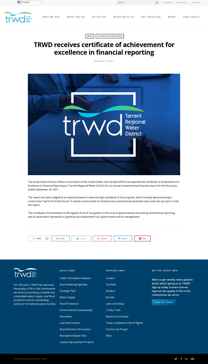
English (25, 2)
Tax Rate (111, 284)
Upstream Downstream (109, 36)
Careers (110, 278)
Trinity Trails (113, 310)
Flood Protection (69, 303)
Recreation (66, 316)
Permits (110, 297)
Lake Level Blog (115, 303)
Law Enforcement (70, 323)
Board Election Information (75, 329)
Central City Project (117, 329)
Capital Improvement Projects (77, 342)
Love (41, 238)
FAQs (109, 335)
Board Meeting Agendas (73, 284)
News (90, 36)
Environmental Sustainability (76, 310)
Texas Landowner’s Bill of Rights (124, 323)
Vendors (110, 291)
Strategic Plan (68, 291)
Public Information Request (75, 278)
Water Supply (67, 297)
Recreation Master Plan (73, 335)
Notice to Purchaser (117, 316)
